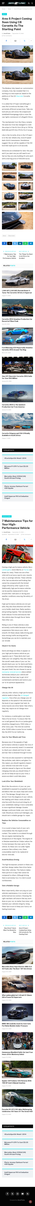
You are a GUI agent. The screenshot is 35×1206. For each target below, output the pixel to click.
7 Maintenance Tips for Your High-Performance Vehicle (9, 256)
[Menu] (3, 3)
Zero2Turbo (7, 33)
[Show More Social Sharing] (31, 41)
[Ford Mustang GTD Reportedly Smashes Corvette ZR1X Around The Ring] (17, 336)
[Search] (29, 3)
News (4, 14)
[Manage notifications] (30, 1201)
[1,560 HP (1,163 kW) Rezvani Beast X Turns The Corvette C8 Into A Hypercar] (17, 279)
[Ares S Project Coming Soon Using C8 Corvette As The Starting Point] (17, 62)
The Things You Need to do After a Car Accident (25, 256)
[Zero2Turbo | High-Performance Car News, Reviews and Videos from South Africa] (16, 3)
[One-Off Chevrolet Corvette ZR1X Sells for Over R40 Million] (17, 365)
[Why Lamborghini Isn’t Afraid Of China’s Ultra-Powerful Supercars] (17, 984)
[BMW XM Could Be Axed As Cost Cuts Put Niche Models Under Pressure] (17, 1012)
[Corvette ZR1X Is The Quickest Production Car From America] (17, 393)
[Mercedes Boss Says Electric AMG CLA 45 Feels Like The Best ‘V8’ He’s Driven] (17, 955)
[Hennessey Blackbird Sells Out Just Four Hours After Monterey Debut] (17, 1041)
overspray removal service (11, 672)
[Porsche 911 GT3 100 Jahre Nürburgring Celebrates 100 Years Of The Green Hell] (17, 1098)
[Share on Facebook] (6, 41)
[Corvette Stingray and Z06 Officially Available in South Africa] (17, 422)
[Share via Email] (15, 41)
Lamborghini (6, 570)
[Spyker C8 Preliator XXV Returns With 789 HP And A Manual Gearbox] (17, 1069)
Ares (4, 235)
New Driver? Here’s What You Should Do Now (9, 930)
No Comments (8, 35)
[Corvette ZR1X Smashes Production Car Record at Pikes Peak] (17, 308)
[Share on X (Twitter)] (24, 41)
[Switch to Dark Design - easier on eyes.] (32, 3)
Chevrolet (19, 96)
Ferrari (26, 570)
